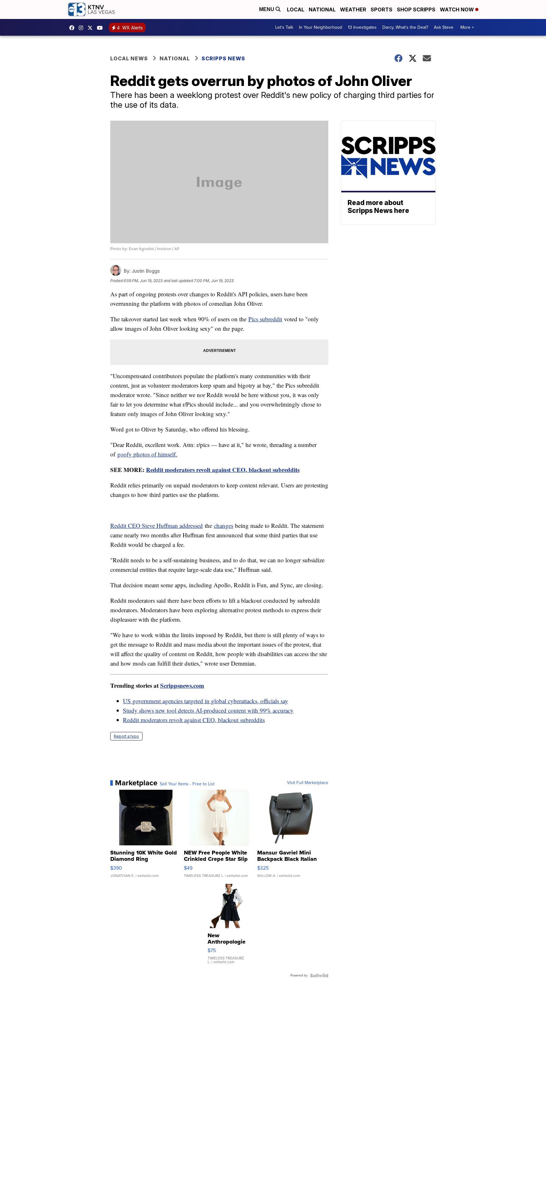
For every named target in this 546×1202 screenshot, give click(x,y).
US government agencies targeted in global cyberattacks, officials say (205, 701)
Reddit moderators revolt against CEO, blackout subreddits (223, 469)
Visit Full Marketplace (307, 783)
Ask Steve (443, 27)
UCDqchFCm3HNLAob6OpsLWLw (101, 27)
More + (467, 27)
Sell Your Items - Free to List (187, 784)
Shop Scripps (416, 9)
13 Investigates (362, 27)
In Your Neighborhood (320, 27)
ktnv (82, 27)
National (322, 9)
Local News (129, 58)
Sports (381, 9)
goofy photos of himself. (147, 454)
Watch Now (457, 9)
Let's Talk (284, 27)
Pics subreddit (265, 319)
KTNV (92, 27)
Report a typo (126, 736)
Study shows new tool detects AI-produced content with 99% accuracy (208, 710)
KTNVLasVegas (73, 27)
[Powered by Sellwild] (319, 975)
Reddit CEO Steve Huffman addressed (156, 525)
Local (295, 9)
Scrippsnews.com (182, 685)
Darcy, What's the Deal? (405, 27)
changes (223, 525)
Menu (267, 9)
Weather (353, 9)
